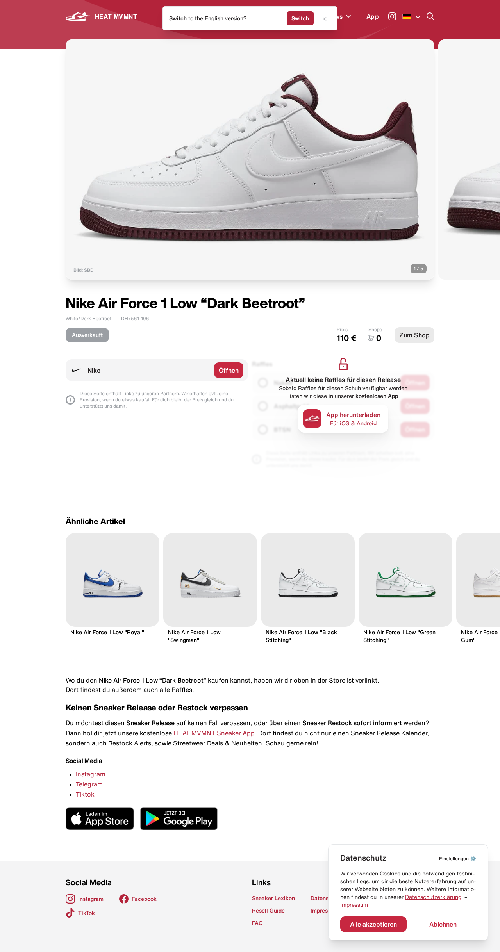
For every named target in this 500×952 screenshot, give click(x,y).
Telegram (89, 784)
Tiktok (85, 794)
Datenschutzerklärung (433, 897)
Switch (300, 18)
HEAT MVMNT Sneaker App (214, 733)
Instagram (90, 774)
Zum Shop (414, 335)
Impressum (354, 904)
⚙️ (457, 858)
